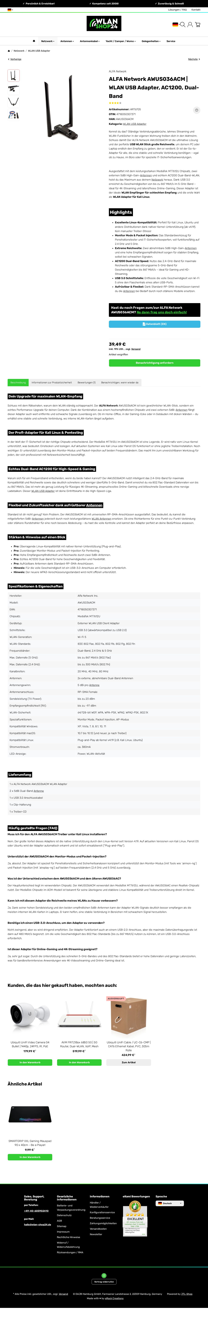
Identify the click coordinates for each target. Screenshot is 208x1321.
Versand (135, 349)
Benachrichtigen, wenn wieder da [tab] (119, 382)
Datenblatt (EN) (155, 324)
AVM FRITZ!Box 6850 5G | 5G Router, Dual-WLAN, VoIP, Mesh (79, 1044)
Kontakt (196, 9)
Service (171, 41)
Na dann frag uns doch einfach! (162, 312)
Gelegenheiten (150, 41)
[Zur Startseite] (104, 24)
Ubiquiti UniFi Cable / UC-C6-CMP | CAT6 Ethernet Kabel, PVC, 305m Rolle (129, 1046)
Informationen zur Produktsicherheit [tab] (52, 382)
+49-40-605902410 (36, 1210)
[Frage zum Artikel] (196, 110)
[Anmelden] (190, 24)
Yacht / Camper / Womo (120, 41)
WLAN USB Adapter (134, 123)
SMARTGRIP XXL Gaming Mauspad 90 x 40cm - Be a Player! (30, 1143)
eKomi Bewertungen (136, 1196)
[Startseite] (9, 51)
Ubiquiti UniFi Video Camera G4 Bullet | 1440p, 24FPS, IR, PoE (30, 1044)
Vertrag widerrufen (104, 1282)
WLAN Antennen (101, 518)
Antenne (94, 685)
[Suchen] (183, 24)
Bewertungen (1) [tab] (86, 382)
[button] (13, 75)
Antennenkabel (89, 41)
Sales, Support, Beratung (34, 1198)
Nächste (193, 59)
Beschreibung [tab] (18, 382)
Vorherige (15, 59)
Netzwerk (47, 41)
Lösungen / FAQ (177, 9)
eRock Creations (114, 1298)
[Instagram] (104, 1275)
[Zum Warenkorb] (197, 24)
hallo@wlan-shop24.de (37, 1224)
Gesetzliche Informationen (66, 1198)
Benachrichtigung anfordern (154, 362)
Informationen (99, 1196)
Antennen (66, 41)
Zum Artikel (129, 1062)
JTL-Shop (186, 1294)
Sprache (161, 1196)
